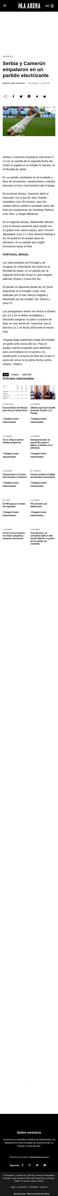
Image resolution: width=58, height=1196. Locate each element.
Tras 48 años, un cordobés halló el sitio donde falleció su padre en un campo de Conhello (42, 538)
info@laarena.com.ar (39, 1157)
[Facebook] (22, 1165)
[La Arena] (29, 6)
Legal (13, 1187)
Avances (15, 375)
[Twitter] (37, 1165)
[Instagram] (29, 1165)
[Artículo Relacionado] (15, 392)
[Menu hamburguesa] (5, 5)
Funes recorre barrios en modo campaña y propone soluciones (14, 536)
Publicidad (33, 1187)
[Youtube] (45, 1165)
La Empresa (22, 1187)
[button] (13, 96)
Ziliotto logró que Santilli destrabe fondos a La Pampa (42, 410)
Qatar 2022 (27, 375)
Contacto (43, 1187)
